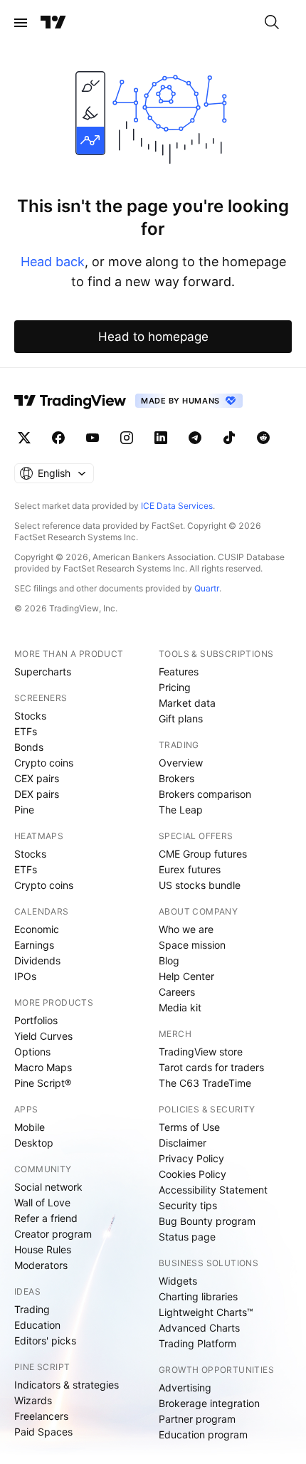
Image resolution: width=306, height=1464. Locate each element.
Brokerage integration (209, 1403)
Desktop (33, 1143)
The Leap (181, 810)
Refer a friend (46, 1218)
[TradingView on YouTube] (92, 438)
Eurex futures (190, 869)
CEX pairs (36, 778)
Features (179, 671)
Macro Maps (43, 1067)
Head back (53, 261)
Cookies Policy (192, 1174)
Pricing (175, 687)
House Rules (42, 1249)
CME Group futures (203, 854)
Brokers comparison (205, 794)
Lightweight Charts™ (206, 1312)
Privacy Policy (191, 1158)
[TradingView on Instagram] (127, 438)
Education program (203, 1434)
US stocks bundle (200, 885)
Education (37, 1325)
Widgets (178, 1281)
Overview (181, 763)
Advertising (185, 1387)
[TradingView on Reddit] (263, 438)
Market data (187, 703)
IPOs (25, 976)
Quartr (206, 588)
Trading (32, 1309)
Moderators (41, 1265)
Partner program (197, 1419)
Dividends (37, 960)
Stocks (30, 716)
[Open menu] (20, 23)
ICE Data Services (177, 505)
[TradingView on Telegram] (195, 438)
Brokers (176, 778)
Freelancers (41, 1416)
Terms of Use (189, 1127)
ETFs (25, 731)
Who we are (186, 929)
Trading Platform (197, 1343)
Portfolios (36, 1020)
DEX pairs (36, 794)
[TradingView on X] (24, 438)
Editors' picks (45, 1340)
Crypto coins (43, 763)
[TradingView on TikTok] (229, 438)
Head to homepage (153, 337)
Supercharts (42, 671)
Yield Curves (43, 1036)
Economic (36, 929)
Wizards (33, 1400)
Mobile (29, 1127)
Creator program (53, 1234)
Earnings (34, 945)
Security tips (188, 1205)
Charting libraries (198, 1296)
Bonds (28, 747)
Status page (187, 1237)
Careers (177, 992)
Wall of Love (42, 1202)
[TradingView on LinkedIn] (161, 438)
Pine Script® (42, 1083)
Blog (169, 960)
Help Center (186, 976)
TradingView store (201, 1052)
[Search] (272, 23)
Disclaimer (182, 1143)
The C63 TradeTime (205, 1083)
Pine (24, 810)
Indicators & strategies (66, 1385)
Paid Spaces (43, 1432)
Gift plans (181, 718)
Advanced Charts (199, 1328)
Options (32, 1052)
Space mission (192, 945)
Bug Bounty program (207, 1221)
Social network (48, 1187)
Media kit (180, 1007)
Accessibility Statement (213, 1190)
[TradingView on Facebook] (58, 438)
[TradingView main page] (53, 23)
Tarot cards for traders (211, 1067)
